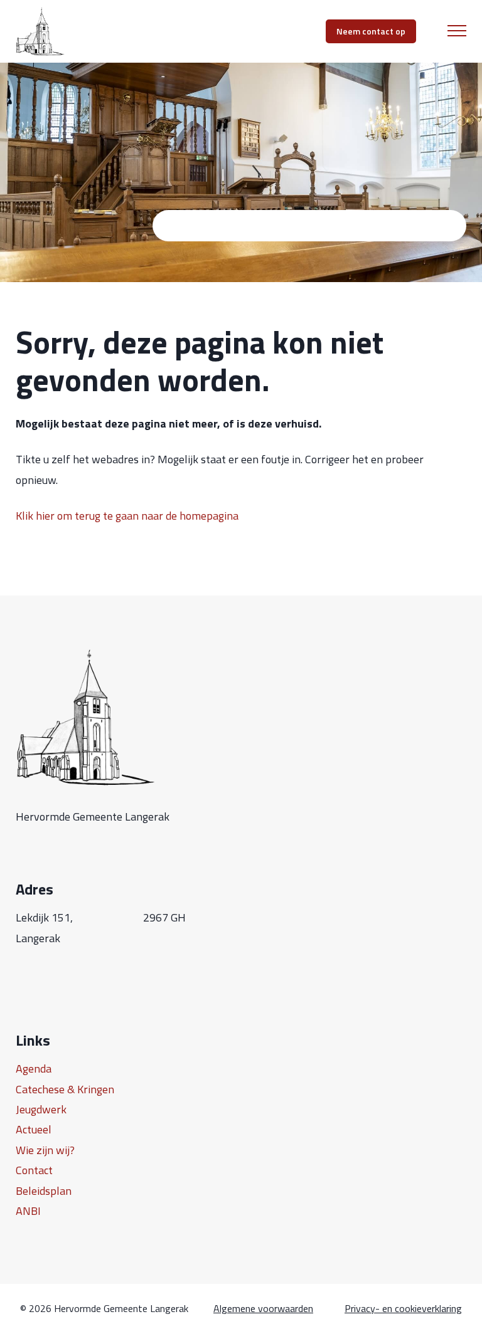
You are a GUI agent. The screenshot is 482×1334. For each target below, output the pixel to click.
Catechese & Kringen (65, 1089)
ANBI (28, 1210)
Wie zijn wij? (45, 1150)
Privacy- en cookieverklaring (403, 1309)
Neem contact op (370, 31)
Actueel (33, 1129)
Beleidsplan (44, 1190)
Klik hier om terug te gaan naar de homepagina (127, 515)
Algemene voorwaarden (263, 1309)
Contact (34, 1170)
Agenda (33, 1068)
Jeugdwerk (41, 1109)
